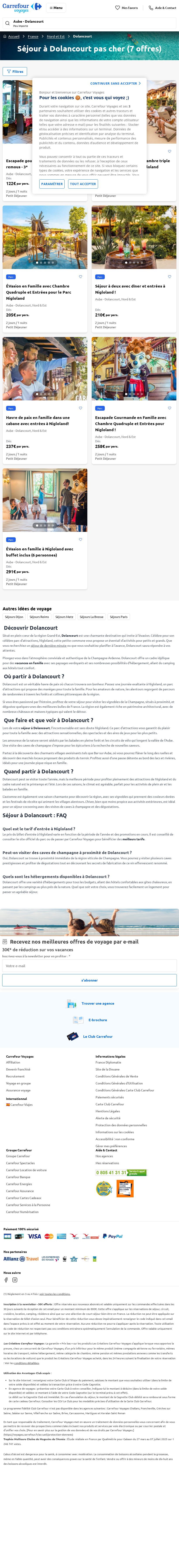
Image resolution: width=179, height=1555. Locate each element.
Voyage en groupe (18, 1083)
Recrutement (15, 1076)
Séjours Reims (39, 617)
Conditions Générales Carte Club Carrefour (125, 1090)
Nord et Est (56, 36)
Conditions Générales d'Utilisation (119, 1083)
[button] (89, 23)
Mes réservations (107, 1163)
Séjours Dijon (14, 617)
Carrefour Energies (19, 1184)
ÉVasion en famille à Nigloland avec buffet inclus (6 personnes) (39, 551)
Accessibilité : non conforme (115, 1139)
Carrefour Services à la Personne (28, 1205)
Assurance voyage (18, 1090)
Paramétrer (52, 184)
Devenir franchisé (18, 1069)
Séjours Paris (118, 617)
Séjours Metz (64, 617)
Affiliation (13, 1062)
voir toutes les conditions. (55, 1294)
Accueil (13, 36)
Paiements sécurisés (110, 1097)
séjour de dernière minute (49, 645)
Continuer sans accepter (113, 83)
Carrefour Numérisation (22, 1212)
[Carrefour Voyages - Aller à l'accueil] (22, 8)
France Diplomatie (108, 1062)
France (33, 36)
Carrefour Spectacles (20, 1163)
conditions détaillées (26, 1363)
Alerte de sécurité (108, 1118)
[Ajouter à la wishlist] (169, 151)
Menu (57, 7)
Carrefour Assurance (20, 1191)
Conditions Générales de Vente (117, 1076)
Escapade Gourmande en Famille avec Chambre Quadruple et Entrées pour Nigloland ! (130, 423)
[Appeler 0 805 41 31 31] (134, 1172)
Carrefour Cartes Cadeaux (23, 1198)
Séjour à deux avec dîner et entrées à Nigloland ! (130, 288)
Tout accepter (83, 184)
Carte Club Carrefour (110, 1104)
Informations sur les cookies (115, 1132)
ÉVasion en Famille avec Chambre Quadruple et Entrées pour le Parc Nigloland (38, 292)
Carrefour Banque (18, 1177)
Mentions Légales (108, 1111)
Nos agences (104, 1156)
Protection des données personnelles (121, 1125)
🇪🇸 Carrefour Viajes (19, 1104)
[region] (89, 136)
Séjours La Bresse (91, 617)
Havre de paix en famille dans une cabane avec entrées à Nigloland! (38, 420)
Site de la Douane (108, 1069)
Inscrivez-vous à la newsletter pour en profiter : (36, 956)
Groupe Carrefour (18, 1156)
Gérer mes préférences (111, 1146)
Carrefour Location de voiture (26, 1170)
